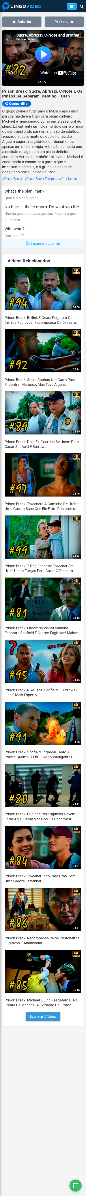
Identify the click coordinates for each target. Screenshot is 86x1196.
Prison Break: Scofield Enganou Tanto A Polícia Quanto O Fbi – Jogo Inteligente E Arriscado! (39, 754)
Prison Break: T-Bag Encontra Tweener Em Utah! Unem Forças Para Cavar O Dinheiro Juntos (39, 568)
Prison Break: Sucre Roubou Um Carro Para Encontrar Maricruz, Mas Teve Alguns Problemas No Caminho (40, 382)
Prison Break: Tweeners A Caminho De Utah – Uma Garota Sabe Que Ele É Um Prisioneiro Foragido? (42, 506)
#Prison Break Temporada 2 (44, 178)
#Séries (71, 178)
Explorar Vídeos (43, 1016)
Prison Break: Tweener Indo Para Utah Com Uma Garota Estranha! (40, 878)
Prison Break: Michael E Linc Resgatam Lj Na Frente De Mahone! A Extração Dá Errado (41, 1002)
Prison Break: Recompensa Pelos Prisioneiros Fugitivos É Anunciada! (42, 940)
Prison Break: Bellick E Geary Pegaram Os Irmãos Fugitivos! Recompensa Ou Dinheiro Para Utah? (40, 320)
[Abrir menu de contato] (75, 1185)
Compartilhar (19, 103)
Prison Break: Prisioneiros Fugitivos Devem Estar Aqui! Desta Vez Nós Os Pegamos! (40, 816)
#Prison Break (12, 178)
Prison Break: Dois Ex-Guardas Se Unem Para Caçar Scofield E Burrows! (42, 444)
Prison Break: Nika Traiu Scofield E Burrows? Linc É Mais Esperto (41, 692)
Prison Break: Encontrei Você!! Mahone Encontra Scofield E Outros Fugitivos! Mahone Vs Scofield (42, 630)
